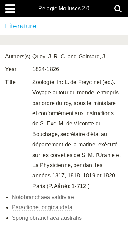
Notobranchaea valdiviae (43, 197)
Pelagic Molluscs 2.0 (63, 8)
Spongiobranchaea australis (47, 218)
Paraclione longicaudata (42, 207)
